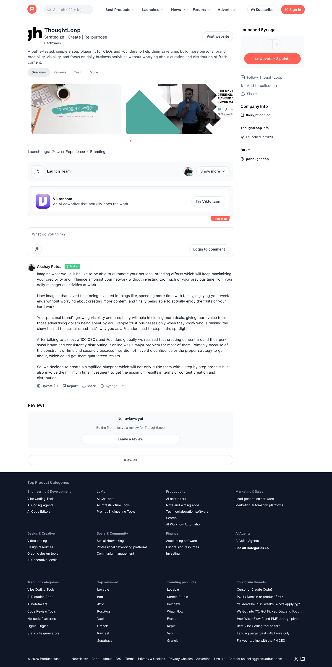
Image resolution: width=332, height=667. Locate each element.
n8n (100, 597)
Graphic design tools (42, 553)
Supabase (104, 640)
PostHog (103, 611)
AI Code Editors (38, 511)
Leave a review (130, 439)
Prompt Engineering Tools (116, 511)
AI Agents (243, 533)
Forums (199, 9)
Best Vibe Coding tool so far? (258, 626)
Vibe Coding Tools (40, 499)
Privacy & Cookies (151, 659)
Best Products (117, 9)
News (176, 9)
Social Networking (110, 541)
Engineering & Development (49, 491)
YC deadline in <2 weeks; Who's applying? (268, 604)
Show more (210, 171)
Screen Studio (177, 597)
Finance (172, 533)
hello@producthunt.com (264, 659)
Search (171, 518)
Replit (171, 626)
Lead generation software (254, 499)
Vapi (100, 618)
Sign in (295, 9)
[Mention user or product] (37, 249)
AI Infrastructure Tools (113, 505)
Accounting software (181, 541)
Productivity (175, 491)
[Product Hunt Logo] (32, 9)
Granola (103, 626)
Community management (115, 553)
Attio (100, 604)
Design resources (40, 547)
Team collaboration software (187, 511)
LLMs (101, 491)
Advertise (226, 9)
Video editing (37, 541)
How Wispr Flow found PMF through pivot (268, 618)
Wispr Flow (175, 611)
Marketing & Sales (249, 491)
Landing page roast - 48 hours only (263, 633)
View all (130, 460)
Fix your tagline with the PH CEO (261, 640)
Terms (129, 659)
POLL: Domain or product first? (260, 597)
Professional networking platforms (122, 547)
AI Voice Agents (247, 541)
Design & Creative (41, 533)
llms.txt (219, 659)
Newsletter (80, 659)
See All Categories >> (252, 548)
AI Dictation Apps (40, 597)
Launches (150, 9)
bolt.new (173, 604)
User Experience (71, 151)
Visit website (218, 36)
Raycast (103, 633)
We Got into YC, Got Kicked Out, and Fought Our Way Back (270, 611)
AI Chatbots (105, 499)
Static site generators (43, 633)
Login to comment (209, 249)
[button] (94, 72)
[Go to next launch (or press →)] (277, 44)
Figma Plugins (37, 626)
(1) (50, 386)
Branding (97, 151)
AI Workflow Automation (183, 524)
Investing (173, 553)
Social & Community (112, 533)
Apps (95, 659)
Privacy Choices (181, 659)
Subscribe (264, 9)
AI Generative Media (42, 560)
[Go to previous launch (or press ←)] (267, 44)
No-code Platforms (41, 618)
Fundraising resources (182, 547)
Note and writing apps (182, 505)
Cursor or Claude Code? (254, 589)
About (107, 659)
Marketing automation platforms (259, 505)
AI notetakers (176, 499)
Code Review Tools (41, 611)
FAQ (118, 659)
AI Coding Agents (40, 505)
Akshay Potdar (50, 266)
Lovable (103, 589)
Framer (172, 618)
